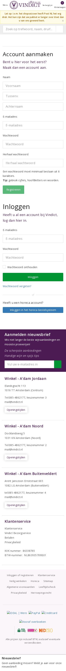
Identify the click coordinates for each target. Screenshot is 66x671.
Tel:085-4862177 (15, 397)
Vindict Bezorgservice (18, 533)
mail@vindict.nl (14, 402)
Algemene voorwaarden (21, 587)
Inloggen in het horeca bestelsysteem (33, 310)
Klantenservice (14, 528)
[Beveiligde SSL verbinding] (32, 630)
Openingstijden (16, 409)
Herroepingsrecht (41, 592)
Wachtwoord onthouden (22, 267)
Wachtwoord (11, 135)
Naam (6, 77)
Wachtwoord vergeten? (17, 286)
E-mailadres (10, 116)
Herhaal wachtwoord (15, 154)
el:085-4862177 (15, 445)
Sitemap (48, 581)
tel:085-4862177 (14, 492)
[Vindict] (25, 5)
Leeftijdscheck (47, 587)
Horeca (35, 581)
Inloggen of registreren (20, 575)
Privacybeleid (13, 542)
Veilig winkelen (18, 581)
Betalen (9, 537)
